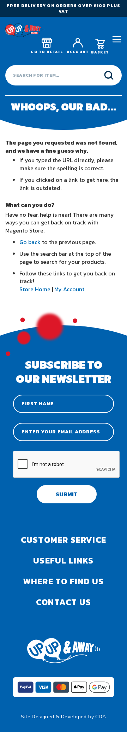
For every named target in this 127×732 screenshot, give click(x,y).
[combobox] (63, 75)
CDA (100, 716)
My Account (69, 289)
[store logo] (24, 30)
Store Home (34, 289)
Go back (30, 242)
